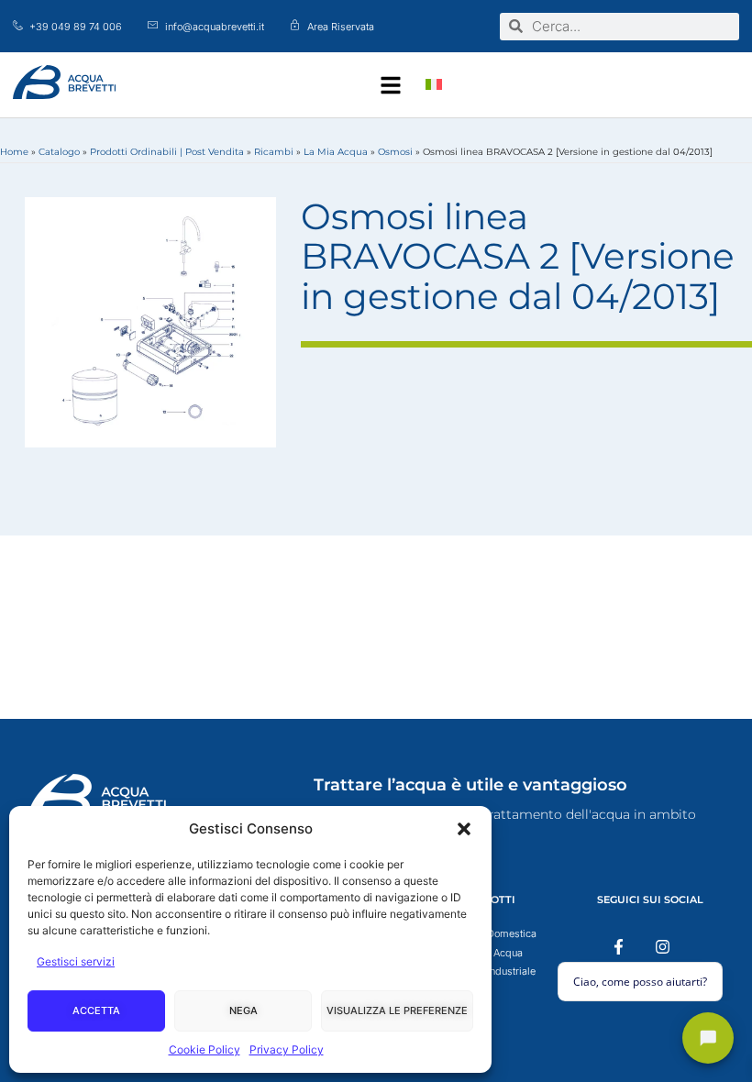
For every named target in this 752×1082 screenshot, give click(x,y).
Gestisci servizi (76, 961)
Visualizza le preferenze (397, 1010)
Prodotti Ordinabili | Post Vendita (167, 152)
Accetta (96, 1010)
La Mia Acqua (336, 152)
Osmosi (395, 152)
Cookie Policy (204, 1049)
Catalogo (59, 152)
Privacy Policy (286, 1049)
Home (14, 152)
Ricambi (273, 152)
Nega (243, 1010)
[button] (464, 829)
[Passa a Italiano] (433, 85)
